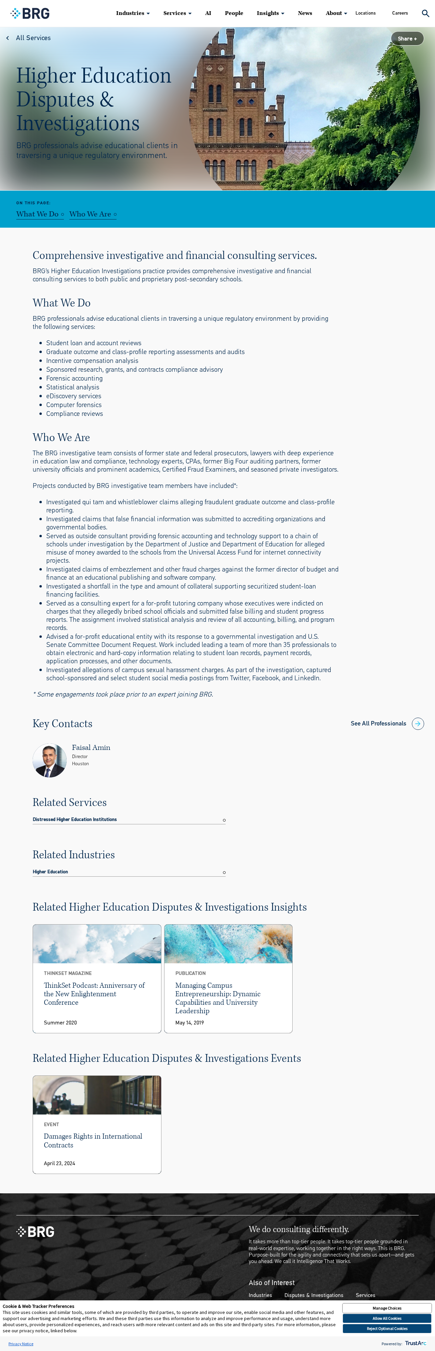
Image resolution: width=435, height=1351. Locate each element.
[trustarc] (415, 1344)
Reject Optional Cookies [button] (387, 1328)
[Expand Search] (425, 13)
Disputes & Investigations (314, 1295)
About (334, 13)
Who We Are (90, 214)
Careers (400, 13)
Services (174, 13)
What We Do (37, 214)
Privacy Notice (20, 1343)
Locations (365, 13)
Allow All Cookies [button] (387, 1318)
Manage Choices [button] (387, 1308)
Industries (130, 13)
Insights (268, 13)
